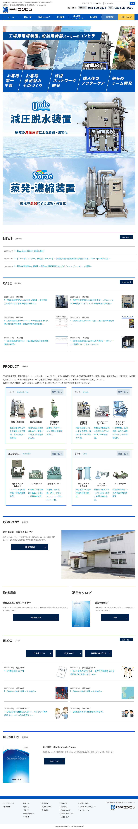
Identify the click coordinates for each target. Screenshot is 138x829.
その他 (26, 817)
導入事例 (76, 17)
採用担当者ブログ (98, 653)
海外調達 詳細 (36, 617)
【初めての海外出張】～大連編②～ (21, 691)
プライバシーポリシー (88, 806)
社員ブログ (69, 653)
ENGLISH (98, 3)
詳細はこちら (54, 761)
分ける (26, 806)
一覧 (115, 617)
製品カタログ (44, 17)
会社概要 (93, 17)
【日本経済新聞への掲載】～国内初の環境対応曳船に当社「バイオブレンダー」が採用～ (54, 266)
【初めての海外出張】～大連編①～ (87, 691)
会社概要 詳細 (30, 547)
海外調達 (60, 17)
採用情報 (110, 17)
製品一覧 (27, 17)
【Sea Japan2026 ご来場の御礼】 (30, 251)
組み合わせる (29, 813)
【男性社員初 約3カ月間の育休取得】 (88, 711)
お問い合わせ (126, 17)
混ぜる (26, 810)
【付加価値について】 (15, 670)
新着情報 (64, 803)
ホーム (11, 17)
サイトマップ (88, 3)
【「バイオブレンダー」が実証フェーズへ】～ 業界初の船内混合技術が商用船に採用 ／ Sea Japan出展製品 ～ (63, 258)
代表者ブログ (39, 653)
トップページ (9, 803)
